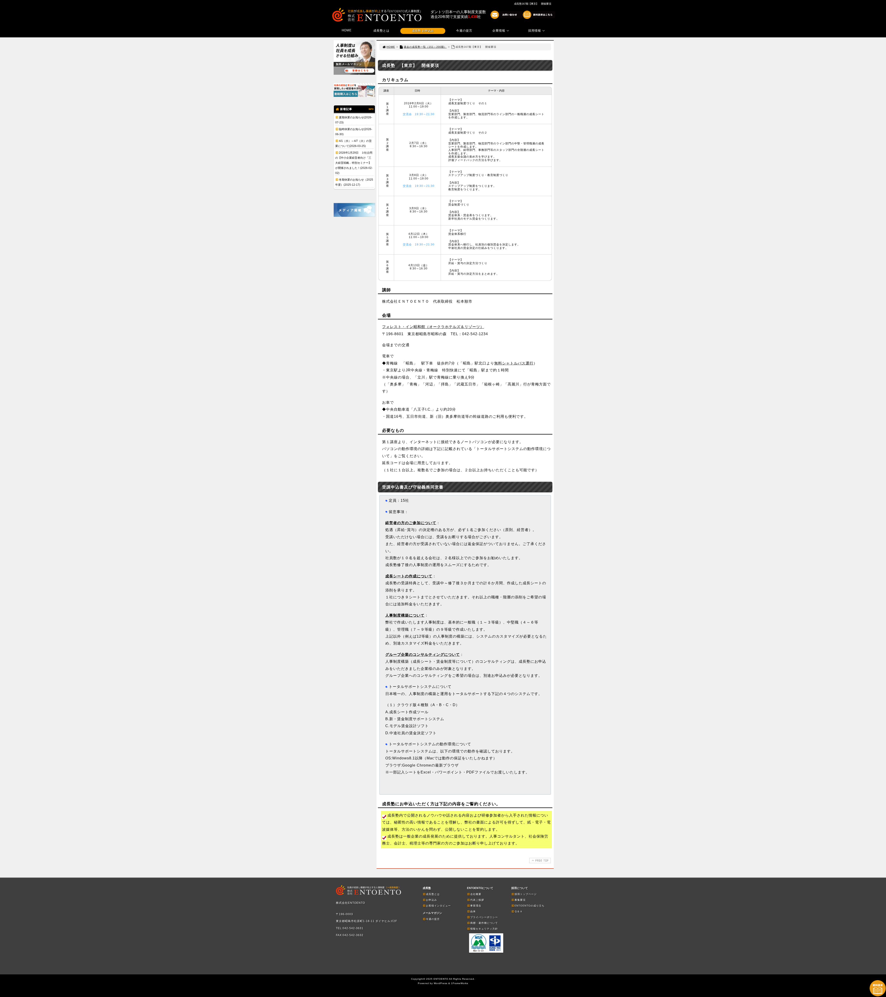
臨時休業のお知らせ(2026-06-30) (353, 132)
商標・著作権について (484, 923)
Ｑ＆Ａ (519, 911)
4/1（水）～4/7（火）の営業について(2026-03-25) (353, 143)
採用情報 (534, 30)
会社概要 (475, 894)
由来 (473, 911)
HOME (347, 30)
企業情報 (498, 30)
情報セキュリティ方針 (484, 928)
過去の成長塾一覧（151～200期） (425, 46)
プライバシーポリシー (484, 917)
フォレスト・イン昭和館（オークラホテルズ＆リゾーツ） (433, 327)
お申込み (431, 899)
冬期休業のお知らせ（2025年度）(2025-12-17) (354, 182)
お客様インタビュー (438, 905)
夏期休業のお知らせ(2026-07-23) (353, 120)
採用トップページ (526, 894)
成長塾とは (381, 30)
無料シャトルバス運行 (513, 363)
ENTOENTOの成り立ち (530, 905)
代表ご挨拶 (477, 899)
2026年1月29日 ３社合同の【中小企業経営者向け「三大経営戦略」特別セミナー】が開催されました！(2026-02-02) (354, 163)
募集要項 (520, 899)
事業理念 (475, 905)
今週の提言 (464, 30)
